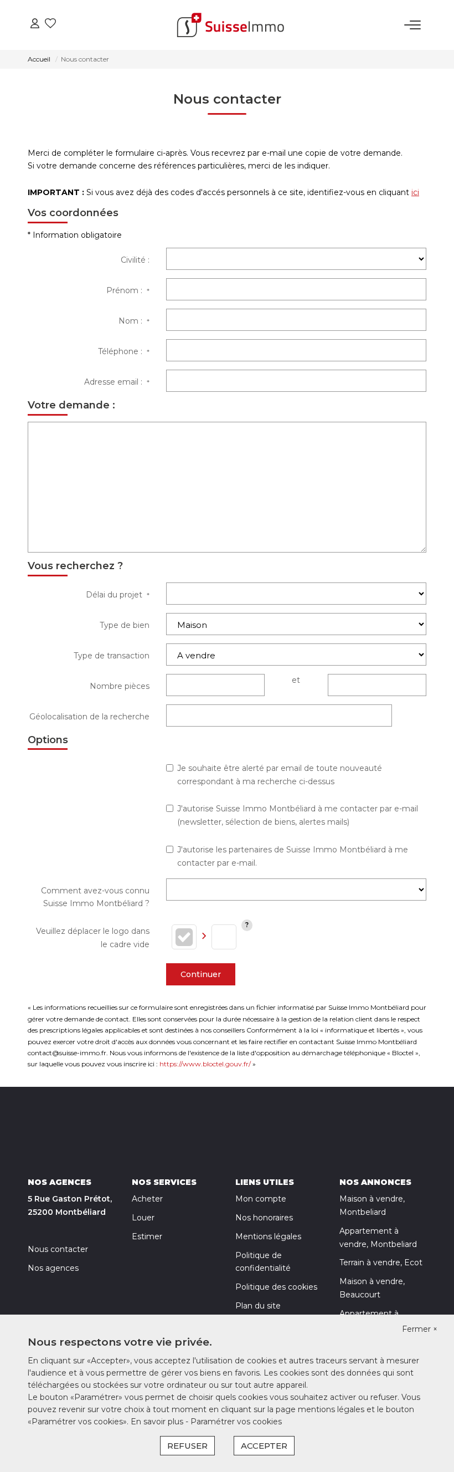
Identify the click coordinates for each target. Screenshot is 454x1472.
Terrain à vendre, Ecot (380, 1262)
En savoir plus (158, 1422)
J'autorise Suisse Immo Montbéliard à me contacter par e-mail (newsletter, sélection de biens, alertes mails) (297, 815)
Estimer (147, 1236)
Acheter (147, 1199)
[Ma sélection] (50, 24)
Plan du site (258, 1306)
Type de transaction (111, 656)
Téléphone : (123, 351)
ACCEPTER (264, 1445)
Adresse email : (116, 382)
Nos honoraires (264, 1218)
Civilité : (135, 260)
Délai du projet (117, 595)
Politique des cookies (276, 1287)
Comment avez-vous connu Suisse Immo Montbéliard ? (95, 897)
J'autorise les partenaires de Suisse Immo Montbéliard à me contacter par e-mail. (292, 856)
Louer (143, 1218)
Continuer (200, 974)
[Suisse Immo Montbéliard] (230, 25)
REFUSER (187, 1445)
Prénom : (127, 290)
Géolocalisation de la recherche (89, 717)
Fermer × (419, 1329)
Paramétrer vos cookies (236, 1422)
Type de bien (124, 625)
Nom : (133, 321)
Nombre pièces (119, 686)
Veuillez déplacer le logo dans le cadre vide (92, 937)
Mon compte (260, 1199)
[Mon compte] (34, 24)
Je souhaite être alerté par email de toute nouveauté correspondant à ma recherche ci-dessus (279, 774)
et (296, 680)
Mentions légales (268, 1236)
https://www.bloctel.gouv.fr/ (205, 1064)
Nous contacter (58, 1249)
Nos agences (53, 1268)
